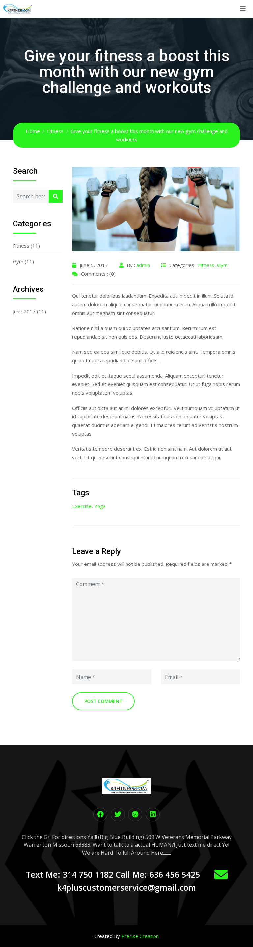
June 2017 (24, 311)
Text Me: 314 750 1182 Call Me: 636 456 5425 (113, 874)
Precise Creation (140, 936)
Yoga (100, 506)
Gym (18, 261)
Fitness (21, 245)
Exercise (82, 506)
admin (143, 265)
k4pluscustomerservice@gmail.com (126, 887)
